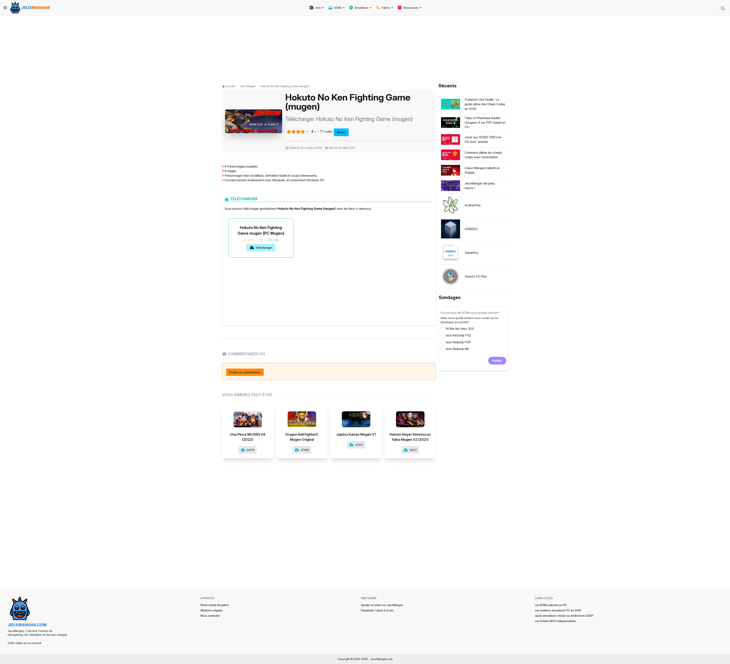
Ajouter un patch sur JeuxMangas (382, 605)
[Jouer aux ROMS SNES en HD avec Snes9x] (450, 139)
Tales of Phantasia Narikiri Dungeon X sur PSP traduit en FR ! (485, 122)
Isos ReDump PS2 (458, 335)
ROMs (338, 7)
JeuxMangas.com (27, 625)
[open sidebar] (5, 7)
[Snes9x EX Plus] (450, 276)
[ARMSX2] (450, 228)
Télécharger (263, 247)
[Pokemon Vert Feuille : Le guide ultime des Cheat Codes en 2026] (450, 104)
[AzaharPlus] (450, 205)
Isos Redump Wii (457, 349)
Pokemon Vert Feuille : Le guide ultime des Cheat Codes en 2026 (485, 104)
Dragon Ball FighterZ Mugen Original (302, 437)
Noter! (341, 132)
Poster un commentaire (245, 372)
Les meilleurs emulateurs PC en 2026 (558, 610)
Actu (318, 7)
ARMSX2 (471, 229)
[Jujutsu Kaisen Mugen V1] (356, 415)
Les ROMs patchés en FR (550, 605)
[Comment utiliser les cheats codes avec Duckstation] (450, 155)
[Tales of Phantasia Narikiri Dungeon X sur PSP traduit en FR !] (450, 122)
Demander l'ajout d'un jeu (377, 610)
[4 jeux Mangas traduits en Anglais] (450, 170)
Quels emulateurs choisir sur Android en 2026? (564, 615)
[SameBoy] (450, 252)
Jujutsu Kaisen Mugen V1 (356, 434)
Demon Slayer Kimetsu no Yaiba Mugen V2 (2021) (410, 437)
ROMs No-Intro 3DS (460, 329)
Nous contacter (210, 615)
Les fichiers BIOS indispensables (555, 621)
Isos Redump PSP (458, 342)
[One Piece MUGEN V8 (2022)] (247, 415)
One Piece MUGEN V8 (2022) (247, 437)
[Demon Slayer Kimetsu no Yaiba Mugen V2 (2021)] (410, 415)
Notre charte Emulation (215, 605)
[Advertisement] (328, 47)
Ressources (410, 7)
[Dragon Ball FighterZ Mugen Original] (301, 415)
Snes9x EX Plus (476, 276)
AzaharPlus (473, 205)
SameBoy (471, 253)
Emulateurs (361, 7)
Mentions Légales (212, 610)
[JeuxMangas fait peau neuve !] (450, 185)
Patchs (386, 7)
